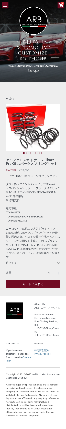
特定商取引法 (41, 350)
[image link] (33, 20)
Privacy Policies (42, 353)
